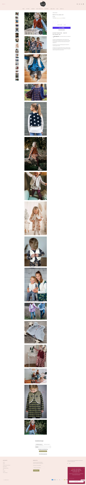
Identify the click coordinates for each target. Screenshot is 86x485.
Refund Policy (5, 466)
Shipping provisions (5, 468)
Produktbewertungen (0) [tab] (39, 444)
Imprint (4, 463)
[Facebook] (67, 463)
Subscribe (76, 481)
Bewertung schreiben (43, 451)
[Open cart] (83, 4)
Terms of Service (5, 472)
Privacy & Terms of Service (6, 465)
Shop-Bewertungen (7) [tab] (47, 444)
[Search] (81, 4)
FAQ (3, 469)
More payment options (61, 29)
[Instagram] (69, 463)
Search (4, 462)
